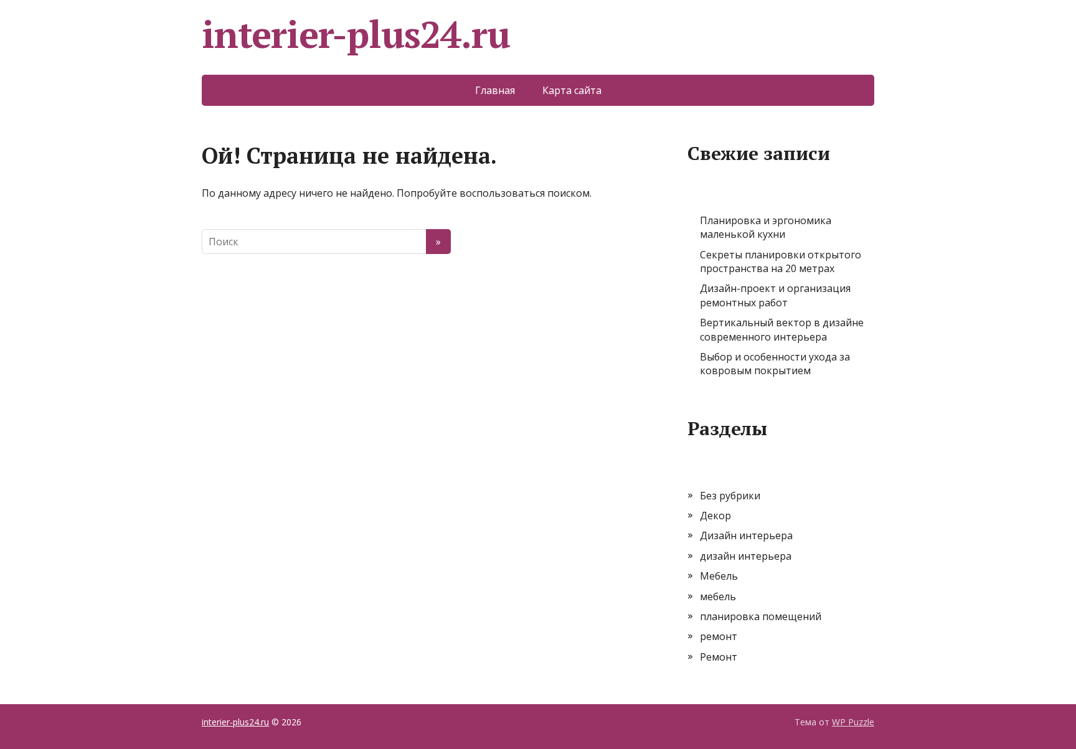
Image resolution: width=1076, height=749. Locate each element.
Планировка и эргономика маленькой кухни (765, 227)
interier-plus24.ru (355, 34)
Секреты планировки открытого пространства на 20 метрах (780, 261)
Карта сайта (572, 90)
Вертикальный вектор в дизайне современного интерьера (782, 329)
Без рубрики (730, 495)
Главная (495, 90)
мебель (718, 596)
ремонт (718, 636)
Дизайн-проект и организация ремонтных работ (775, 295)
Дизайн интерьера (746, 535)
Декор (715, 515)
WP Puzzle (853, 722)
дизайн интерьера (745, 556)
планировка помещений (760, 616)
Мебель (719, 576)
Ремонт (718, 657)
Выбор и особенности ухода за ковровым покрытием (775, 363)
